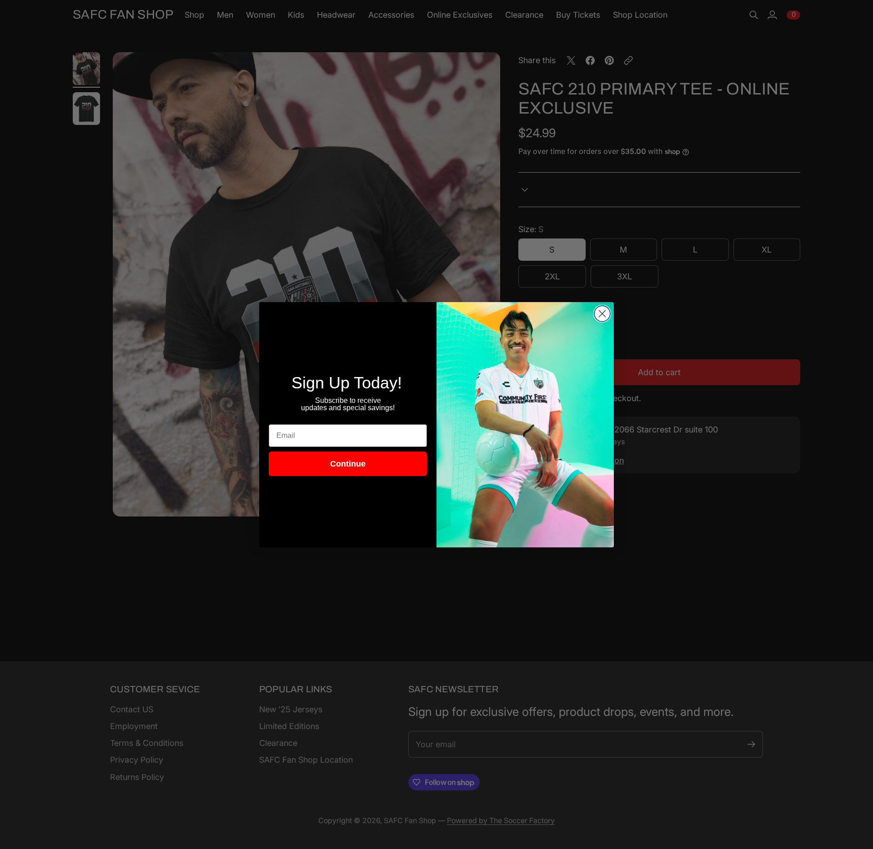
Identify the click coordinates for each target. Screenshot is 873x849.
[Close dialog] (602, 314)
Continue (348, 463)
